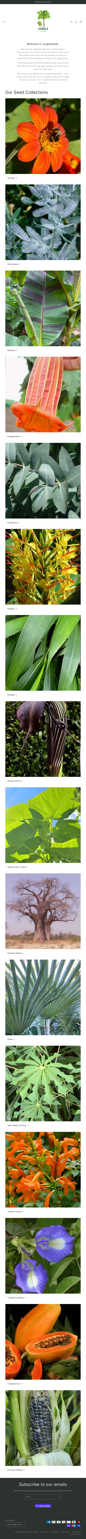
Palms (10, 1039)
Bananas (11, 350)
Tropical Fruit (13, 1384)
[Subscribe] (59, 1496)
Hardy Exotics (14, 781)
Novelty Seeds (14, 953)
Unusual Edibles (14, 1470)
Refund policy (55, 1532)
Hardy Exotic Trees (16, 867)
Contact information (75, 1534)
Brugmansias (13, 436)
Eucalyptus (12, 522)
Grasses (11, 695)
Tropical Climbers (15, 1298)
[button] (4, 21)
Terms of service (65, 1532)
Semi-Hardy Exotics (16, 1125)
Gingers (11, 609)
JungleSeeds (23, 1532)
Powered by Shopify (32, 1532)
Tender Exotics (14, 1211)
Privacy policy (44, 1532)
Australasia (12, 264)
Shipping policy (76, 1532)
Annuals (11, 178)
